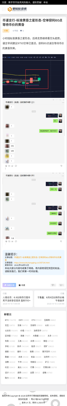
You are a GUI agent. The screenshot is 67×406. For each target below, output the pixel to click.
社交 (10, 367)
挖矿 (49, 346)
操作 (22, 351)
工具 (23, 341)
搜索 (10, 351)
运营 (35, 372)
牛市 (23, 362)
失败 (10, 341)
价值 (25, 330)
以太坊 (11, 330)
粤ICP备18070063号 (40, 399)
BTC (10, 320)
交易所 (36, 325)
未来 (23, 357)
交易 (23, 325)
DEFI (24, 320)
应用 (36, 341)
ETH (36, 320)
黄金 (23, 378)
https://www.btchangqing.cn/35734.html (32, 262)
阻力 (10, 378)
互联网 (50, 320)
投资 (36, 346)
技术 (23, 346)
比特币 (50, 357)
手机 (10, 346)
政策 (35, 351)
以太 (50, 325)
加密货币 (41, 330)
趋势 (23, 372)
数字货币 (49, 351)
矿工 (50, 362)
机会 (36, 357)
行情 (6, 31)
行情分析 (50, 367)
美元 (23, 367)
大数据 (39, 336)
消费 (10, 362)
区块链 (11, 336)
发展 (25, 336)
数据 (10, 357)
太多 (53, 336)
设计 (10, 372)
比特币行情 (30, 396)
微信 (48, 341)
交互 (10, 325)
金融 (47, 372)
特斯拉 (37, 362)
